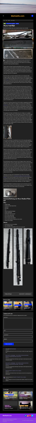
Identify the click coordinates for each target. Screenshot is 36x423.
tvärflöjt (17, 23)
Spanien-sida (22, 394)
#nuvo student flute (17, 28)
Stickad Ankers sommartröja (16, 356)
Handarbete (17, 303)
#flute (12, 28)
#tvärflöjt (26, 28)
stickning (16, 306)
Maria (6, 370)
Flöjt (4, 23)
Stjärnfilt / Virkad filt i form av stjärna (15, 370)
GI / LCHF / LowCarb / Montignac (27, 420)
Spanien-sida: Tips (8, 406)
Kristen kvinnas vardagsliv (10, 23)
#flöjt (10, 28)
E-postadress (6, 334)
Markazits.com (17, 16)
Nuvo (7, 79)
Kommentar (6, 317)
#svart (24, 28)
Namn (5, 330)
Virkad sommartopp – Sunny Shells (17, 364)
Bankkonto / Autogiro (9, 408)
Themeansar (5, 421)
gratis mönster (17, 302)
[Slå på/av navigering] (3, 15)
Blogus (11, 420)
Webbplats (5, 339)
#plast (21, 28)
